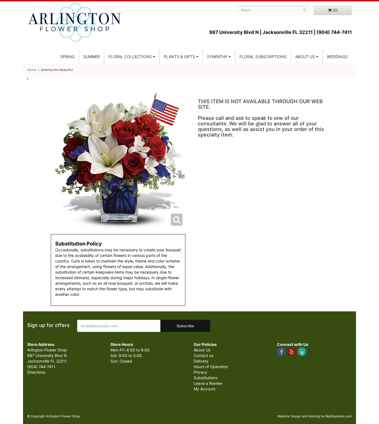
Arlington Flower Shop (74, 22)
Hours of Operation (211, 366)
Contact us (203, 355)
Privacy (200, 372)
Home (31, 70)
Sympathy (217, 56)
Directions (36, 372)
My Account (204, 388)
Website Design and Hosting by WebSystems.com (314, 416)
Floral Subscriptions (263, 56)
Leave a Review (208, 383)
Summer (91, 56)
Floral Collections (130, 56)
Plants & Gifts (179, 56)
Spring (67, 56)
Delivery (201, 361)
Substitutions (205, 377)
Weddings (337, 56)
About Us (202, 350)
